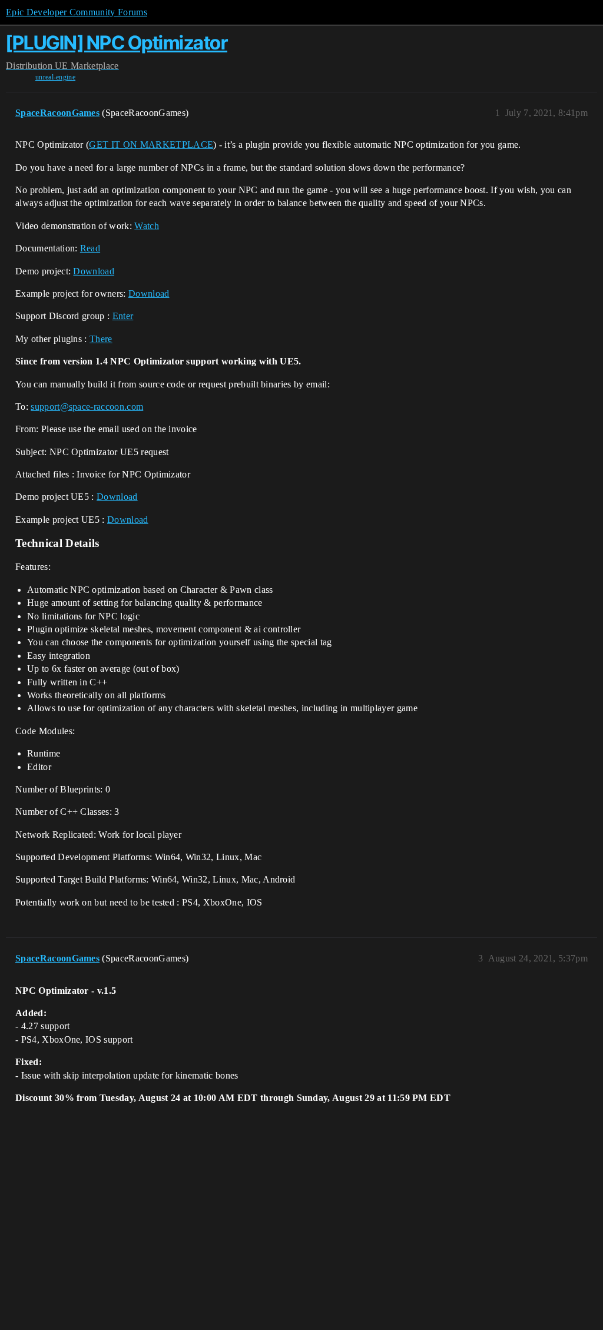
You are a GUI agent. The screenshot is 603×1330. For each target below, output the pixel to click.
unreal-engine (55, 77)
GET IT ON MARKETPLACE (151, 145)
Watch (146, 226)
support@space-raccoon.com (87, 407)
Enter (123, 316)
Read (90, 248)
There (101, 339)
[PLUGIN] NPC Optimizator (116, 42)
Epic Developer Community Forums (76, 12)
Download (93, 271)
